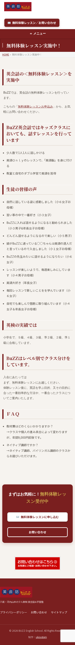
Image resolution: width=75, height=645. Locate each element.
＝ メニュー (37, 33)
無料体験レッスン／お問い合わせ (34, 23)
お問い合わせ (37, 532)
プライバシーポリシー (13, 612)
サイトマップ (59, 612)
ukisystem (41, 637)
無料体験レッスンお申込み (35, 106)
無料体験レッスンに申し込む (40, 517)
